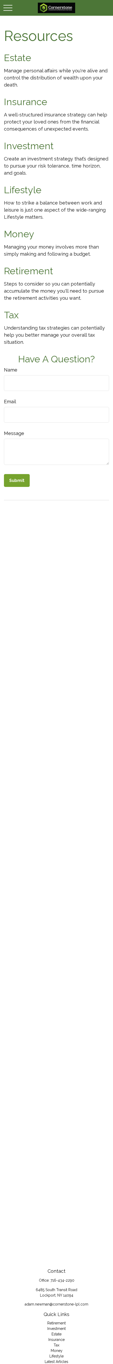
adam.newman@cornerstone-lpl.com (56, 1304)
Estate (17, 57)
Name (10, 370)
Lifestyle (23, 189)
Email (10, 401)
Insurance (25, 101)
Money (19, 233)
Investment (29, 145)
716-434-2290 (62, 1280)
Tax (11, 314)
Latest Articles (56, 1362)
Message (14, 433)
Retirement (28, 270)
